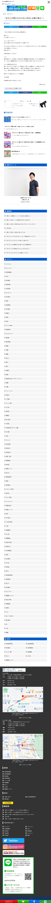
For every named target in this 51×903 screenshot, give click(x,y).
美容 (7, 317)
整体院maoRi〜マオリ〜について (14, 378)
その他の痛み (9, 522)
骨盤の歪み (8, 505)
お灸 (7, 628)
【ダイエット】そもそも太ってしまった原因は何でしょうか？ (21, 236)
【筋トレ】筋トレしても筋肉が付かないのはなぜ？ (18, 220)
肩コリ (7, 358)
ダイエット (11, 14)
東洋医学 (8, 485)
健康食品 (8, 460)
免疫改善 (8, 284)
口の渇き (8, 518)
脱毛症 (7, 567)
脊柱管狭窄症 (9, 575)
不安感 (7, 423)
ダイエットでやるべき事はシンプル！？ (21, 117)
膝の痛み (8, 620)
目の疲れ (8, 297)
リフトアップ (9, 501)
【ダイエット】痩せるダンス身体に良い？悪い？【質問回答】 (26, 132)
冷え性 (7, 563)
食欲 (7, 374)
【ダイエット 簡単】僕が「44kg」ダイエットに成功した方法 (19, 126)
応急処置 (8, 444)
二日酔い (8, 399)
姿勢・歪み (8, 456)
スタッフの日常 (9, 489)
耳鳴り (7, 608)
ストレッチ (8, 268)
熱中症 (7, 464)
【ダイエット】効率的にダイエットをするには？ (17, 248)
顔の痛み (8, 587)
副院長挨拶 (8, 477)
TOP (5, 14)
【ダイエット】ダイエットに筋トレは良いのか (17, 240)
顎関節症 (8, 538)
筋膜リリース (9, 509)
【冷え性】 (8, 228)
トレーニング (9, 391)
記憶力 (7, 395)
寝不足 (7, 493)
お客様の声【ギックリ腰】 (12, 428)
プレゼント (8, 264)
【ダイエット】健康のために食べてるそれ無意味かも (18, 244)
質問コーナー (9, 468)
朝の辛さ (8, 448)
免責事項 (6, 799)
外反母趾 (8, 288)
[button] (9, 901)
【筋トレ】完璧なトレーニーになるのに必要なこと (18, 216)
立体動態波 (8, 550)
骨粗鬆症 (8, 604)
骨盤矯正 (8, 530)
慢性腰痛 (29, 652)
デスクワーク (9, 333)
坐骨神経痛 (8, 272)
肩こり (7, 656)
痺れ (7, 366)
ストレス (8, 440)
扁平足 (7, 411)
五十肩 (7, 534)
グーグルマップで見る (25, 717)
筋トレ (7, 571)
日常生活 (8, 452)
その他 (7, 407)
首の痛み (8, 309)
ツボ (7, 612)
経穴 (7, 362)
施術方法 (8, 546)
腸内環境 (8, 342)
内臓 (7, 387)
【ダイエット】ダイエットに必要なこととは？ (17, 253)
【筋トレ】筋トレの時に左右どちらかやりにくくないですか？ (21, 224)
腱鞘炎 (7, 415)
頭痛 (7, 383)
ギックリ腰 (8, 403)
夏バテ (7, 583)
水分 (7, 276)
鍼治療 (7, 337)
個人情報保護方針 (31, 797)
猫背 (7, 481)
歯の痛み (8, 559)
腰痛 (7, 354)
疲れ (7, 513)
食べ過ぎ (8, 419)
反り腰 (7, 432)
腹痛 (7, 346)
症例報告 (8, 579)
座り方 (7, 473)
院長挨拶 (8, 329)
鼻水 (7, 321)
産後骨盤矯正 (30, 643)
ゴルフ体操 (8, 497)
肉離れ (7, 370)
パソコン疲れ (9, 325)
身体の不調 (8, 542)
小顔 (7, 526)
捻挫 (7, 436)
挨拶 (7, 554)
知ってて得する (9, 616)
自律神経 (8, 305)
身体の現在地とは (15, 151)
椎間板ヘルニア (9, 595)
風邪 (7, 301)
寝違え (7, 313)
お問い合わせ (7, 797)
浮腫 (7, 350)
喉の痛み (8, 280)
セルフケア (8, 591)
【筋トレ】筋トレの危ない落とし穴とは (15, 232)
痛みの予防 (8, 599)
